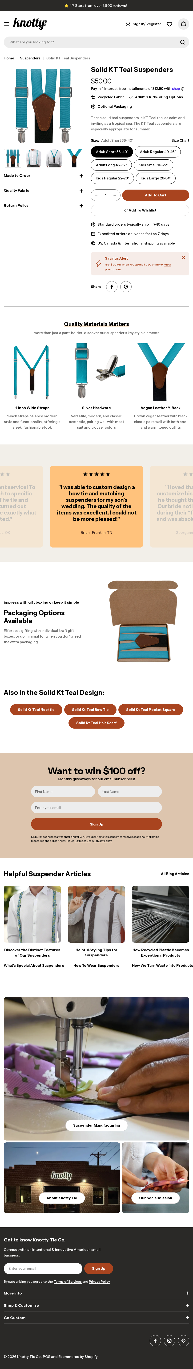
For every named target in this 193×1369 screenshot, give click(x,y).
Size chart (180, 140)
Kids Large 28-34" (156, 178)
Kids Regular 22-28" (112, 178)
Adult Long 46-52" (111, 165)
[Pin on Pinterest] (126, 286)
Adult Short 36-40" (112, 151)
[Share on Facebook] (111, 286)
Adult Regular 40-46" (158, 151)
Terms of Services (68, 1281)
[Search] (182, 42)
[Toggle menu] (6, 24)
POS (46, 1356)
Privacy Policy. (99, 1281)
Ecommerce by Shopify (78, 1356)
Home (9, 58)
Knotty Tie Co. (29, 1356)
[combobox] (96, 42)
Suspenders (30, 58)
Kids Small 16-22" (153, 165)
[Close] (183, 257)
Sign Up (96, 824)
